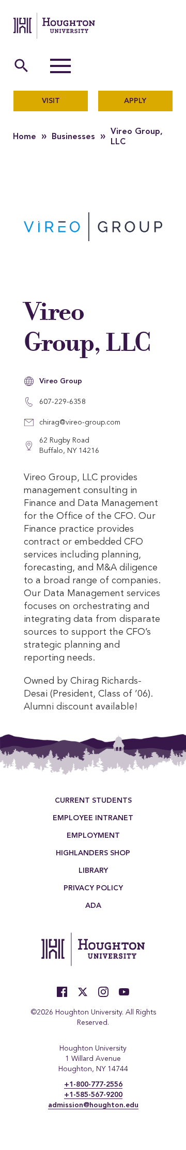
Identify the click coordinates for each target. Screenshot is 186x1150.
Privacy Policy (93, 888)
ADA (93, 905)
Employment (93, 835)
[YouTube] (124, 992)
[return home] (54, 25)
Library (93, 870)
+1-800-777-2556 (93, 1084)
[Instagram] (103, 992)
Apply (135, 101)
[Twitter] (83, 992)
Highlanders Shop (93, 853)
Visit (51, 101)
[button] (60, 66)
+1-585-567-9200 (93, 1094)
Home (24, 137)
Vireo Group (60, 381)
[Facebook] (62, 992)
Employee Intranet (93, 818)
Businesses (73, 137)
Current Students (93, 800)
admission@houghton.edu (93, 1105)
